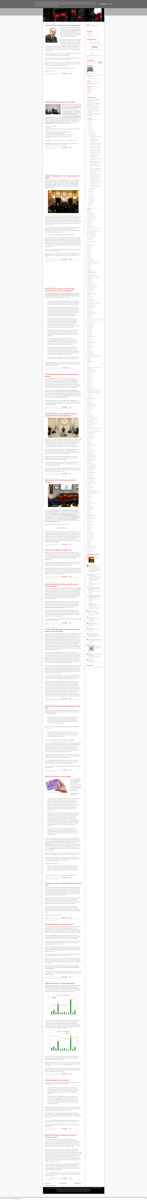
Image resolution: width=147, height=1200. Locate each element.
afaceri (88, 220)
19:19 (58, 73)
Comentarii (91, 35)
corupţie (88, 281)
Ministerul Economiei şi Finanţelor (94, 428)
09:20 (58, 976)
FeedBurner (97, 49)
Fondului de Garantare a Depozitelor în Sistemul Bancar (66, 390)
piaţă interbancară (91, 457)
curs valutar (89, 296)
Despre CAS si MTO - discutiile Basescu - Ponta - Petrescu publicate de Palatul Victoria (94, 613)
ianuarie (91, 201)
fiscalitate (56, 699)
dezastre (89, 315)
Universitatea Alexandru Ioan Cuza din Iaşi (67, 518)
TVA (67, 1074)
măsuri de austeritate (91, 423)
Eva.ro (76, 786)
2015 (89, 122)
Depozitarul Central (91, 314)
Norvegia (89, 438)
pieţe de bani (89, 463)
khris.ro (90, 582)
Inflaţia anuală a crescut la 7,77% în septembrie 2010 (60, 983)
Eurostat (88, 340)
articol (73, 253)
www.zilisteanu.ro (90, 83)
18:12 (58, 770)
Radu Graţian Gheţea (91, 482)
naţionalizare (89, 435)
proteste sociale (90, 481)
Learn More (103, 4)
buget (88, 251)
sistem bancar (65, 978)
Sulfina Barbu (54, 740)
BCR (88, 242)
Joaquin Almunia (90, 404)
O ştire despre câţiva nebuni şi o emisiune (57, 1080)
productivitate (90, 477)
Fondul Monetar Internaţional (62, 260)
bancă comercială (51, 408)
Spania (88, 520)
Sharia (88, 512)
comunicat (67, 293)
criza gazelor (89, 290)
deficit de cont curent (91, 306)
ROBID (88, 494)
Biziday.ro (50, 1083)
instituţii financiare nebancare (93, 392)
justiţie (88, 407)
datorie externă (90, 300)
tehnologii (89, 531)
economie (89, 324)
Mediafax (54, 713)
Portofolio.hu (55, 935)
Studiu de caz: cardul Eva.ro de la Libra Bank (58, 776)
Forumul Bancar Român (92, 357)
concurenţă (89, 274)
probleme (79, 588)
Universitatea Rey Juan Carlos (67, 512)
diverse (88, 318)
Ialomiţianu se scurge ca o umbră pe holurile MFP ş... (95, 174)
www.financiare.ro (48, 844)
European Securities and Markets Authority (54, 607)
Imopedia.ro (89, 91)
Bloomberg (63, 459)
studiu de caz (56, 878)
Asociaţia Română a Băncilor (93, 228)
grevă (88, 374)
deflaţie (88, 309)
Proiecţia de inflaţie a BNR (67, 1064)
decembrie (91, 132)
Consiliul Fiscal (65, 117)
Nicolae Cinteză (90, 436)
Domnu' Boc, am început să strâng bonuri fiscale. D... (95, 186)
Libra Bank (79, 787)
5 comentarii (64, 877)
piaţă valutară (59, 474)
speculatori (89, 521)
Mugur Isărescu (74, 260)
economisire (89, 325)
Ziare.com (89, 92)
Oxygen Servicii (74, 183)
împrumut (89, 401)
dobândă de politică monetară (69, 577)
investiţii (88, 395)
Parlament (47, 261)
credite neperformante (91, 285)
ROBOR (88, 496)
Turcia (88, 540)
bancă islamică (90, 238)
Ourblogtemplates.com (16, 1198)
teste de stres (89, 534)
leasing (88, 410)
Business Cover (92, 565)
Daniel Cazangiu (65, 143)
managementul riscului (91, 419)
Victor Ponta (89, 549)
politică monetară (90, 465)
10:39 (58, 473)
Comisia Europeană (91, 272)
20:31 (58, 1178)
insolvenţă (89, 388)
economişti (50, 148)
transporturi (89, 539)
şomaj (88, 530)
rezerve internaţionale (91, 493)
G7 (87, 364)
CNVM (88, 268)
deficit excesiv (90, 308)
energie (88, 333)
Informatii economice (93, 611)
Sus (146, 1198)
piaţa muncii (89, 451)
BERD (88, 244)
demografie (89, 311)
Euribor (46, 578)
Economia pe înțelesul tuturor (95, 639)
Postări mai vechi (78, 1183)
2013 (89, 125)
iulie (90, 191)
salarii (75, 699)
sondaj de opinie (90, 518)
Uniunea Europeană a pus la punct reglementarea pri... (95, 162)
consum (88, 279)
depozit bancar (60, 408)
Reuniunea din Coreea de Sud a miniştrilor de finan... (95, 152)
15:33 (58, 367)
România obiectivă (93, 623)
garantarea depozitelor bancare (93, 367)
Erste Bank (89, 334)
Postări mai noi (48, 1183)
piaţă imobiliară (90, 456)
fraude (59, 699)
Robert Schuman (68, 111)
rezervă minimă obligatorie (92, 491)
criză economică (54, 260)
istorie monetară (90, 398)
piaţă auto (89, 453)
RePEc (88, 94)
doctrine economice (52, 545)
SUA (88, 526)
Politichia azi (47, 255)
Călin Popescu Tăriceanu (92, 262)
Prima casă (89, 475)
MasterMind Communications (51, 184)
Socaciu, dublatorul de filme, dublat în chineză (98, 647)
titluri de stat (89, 536)
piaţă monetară (90, 459)
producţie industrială (91, 478)
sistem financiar (90, 517)
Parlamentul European (91, 445)
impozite (88, 380)
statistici (88, 523)
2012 (89, 127)
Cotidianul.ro (89, 90)
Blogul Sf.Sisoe (92, 644)
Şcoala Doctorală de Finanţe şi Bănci (55, 121)
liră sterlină (89, 414)
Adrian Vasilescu (90, 217)
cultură (88, 294)
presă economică (51, 74)
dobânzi (77, 577)
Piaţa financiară (72, 30)
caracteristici (57, 841)
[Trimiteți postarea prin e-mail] (70, 73)
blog (75, 761)
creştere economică (91, 287)
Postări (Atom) (53, 1185)
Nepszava (76, 938)
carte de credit (90, 260)
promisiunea (68, 1139)
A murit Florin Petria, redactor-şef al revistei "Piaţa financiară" (62, 25)
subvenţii (89, 528)
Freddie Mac (89, 361)
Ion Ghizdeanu (90, 397)
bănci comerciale (90, 241)
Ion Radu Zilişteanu (93, 71)
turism (88, 542)
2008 (89, 205)
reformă (88, 488)
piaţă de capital (59, 624)
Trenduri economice (93, 556)
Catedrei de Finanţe (49, 123)
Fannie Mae (89, 346)
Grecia (88, 373)
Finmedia (89, 351)
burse (88, 254)
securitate (89, 508)
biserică (88, 247)
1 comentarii (64, 367)
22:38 (58, 1128)
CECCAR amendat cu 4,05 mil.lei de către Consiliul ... (95, 147)
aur (87, 229)
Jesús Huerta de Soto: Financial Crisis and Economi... (94, 156)
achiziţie (88, 211)
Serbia (88, 511)
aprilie (90, 196)
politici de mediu (90, 466)
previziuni (89, 474)
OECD (88, 441)
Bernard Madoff (90, 245)
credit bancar (61, 577)
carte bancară (51, 878)
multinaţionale (90, 433)
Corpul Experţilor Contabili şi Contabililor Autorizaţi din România (62, 294)
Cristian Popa (90, 288)
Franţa (88, 358)
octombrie (91, 135)
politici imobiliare (90, 468)
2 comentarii (64, 73)
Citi (87, 266)
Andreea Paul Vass (49, 711)
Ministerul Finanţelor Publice (66, 699)
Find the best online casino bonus (95, 636)
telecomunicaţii (90, 533)
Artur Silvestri (89, 226)
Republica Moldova (91, 490)
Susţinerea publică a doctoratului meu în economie (59, 102)
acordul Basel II (90, 214)
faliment (88, 345)
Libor (88, 413)
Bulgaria (88, 253)
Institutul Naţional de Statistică (51, 985)
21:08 (58, 259)
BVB (88, 256)
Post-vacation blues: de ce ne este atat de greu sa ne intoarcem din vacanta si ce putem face (95, 578)
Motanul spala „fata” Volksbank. (94, 656)
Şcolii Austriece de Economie (67, 514)
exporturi (89, 343)
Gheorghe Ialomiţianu (52, 624)
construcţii (89, 278)
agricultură (89, 222)
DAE (88, 297)
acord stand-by (90, 213)
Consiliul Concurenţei (52, 293)
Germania (89, 368)
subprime (89, 527)
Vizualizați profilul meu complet (93, 78)
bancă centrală (90, 233)
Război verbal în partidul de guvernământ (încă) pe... (95, 169)
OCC (88, 439)
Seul (75, 442)
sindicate (89, 514)
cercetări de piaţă (90, 263)
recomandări (89, 487)
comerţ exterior (90, 271)
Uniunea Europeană (67, 408)
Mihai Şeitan (89, 426)
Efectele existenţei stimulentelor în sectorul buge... (94, 165)
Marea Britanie (90, 420)
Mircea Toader (65, 726)
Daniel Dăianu (90, 299)
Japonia (88, 403)
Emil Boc (52, 699)
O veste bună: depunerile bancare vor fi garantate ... (95, 150)
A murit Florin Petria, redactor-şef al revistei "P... (95, 137)
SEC (88, 505)
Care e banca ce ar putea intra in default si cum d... (94, 104)
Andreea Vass (92, 603)
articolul (46, 187)
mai (90, 195)
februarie (91, 199)
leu (87, 411)
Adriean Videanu (90, 219)
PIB (87, 462)
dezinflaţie (89, 317)
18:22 (58, 622)
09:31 (58, 576)
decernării (74, 517)
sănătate (89, 502)
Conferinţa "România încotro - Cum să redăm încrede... (95, 144)
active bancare (90, 216)
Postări (90, 33)
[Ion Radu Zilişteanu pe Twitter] (94, 55)
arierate (88, 225)
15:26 (58, 544)
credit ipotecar (90, 284)
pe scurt (88, 447)
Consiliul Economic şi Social (93, 277)
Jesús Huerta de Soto (53, 512)
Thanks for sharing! (91, 110)
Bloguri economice (91, 88)
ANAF (49, 918)
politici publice (90, 469)
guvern (69, 260)
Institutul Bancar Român (92, 389)
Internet (88, 394)
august (90, 190)
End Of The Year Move (93, 661)
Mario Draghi (89, 422)
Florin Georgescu (90, 354)
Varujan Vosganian (91, 548)
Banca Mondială (90, 232)
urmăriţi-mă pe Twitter (97, 667)
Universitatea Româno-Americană (70, 510)
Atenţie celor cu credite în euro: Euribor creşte (58, 550)
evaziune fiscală (90, 342)
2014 (89, 124)
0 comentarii (64, 147)
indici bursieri (90, 382)
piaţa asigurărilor (90, 450)
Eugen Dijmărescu (91, 336)
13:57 (58, 698)
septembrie (91, 188)
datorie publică (90, 302)
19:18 (58, 877)
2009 (89, 203)
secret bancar (90, 506)
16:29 (58, 407)
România (89, 497)
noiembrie (91, 133)
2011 (89, 128)
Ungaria (88, 545)
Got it (111, 4)
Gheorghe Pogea (90, 371)
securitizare (89, 509)
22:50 (58, 147)
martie (90, 198)
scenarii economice (93, 617)
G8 (87, 366)
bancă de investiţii (90, 236)
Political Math (91, 660)
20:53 (58, 1073)
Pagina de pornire (62, 1183)
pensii (73, 699)
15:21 (58, 917)
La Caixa (89, 409)
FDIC (88, 348)
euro (88, 339)
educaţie (54, 148)
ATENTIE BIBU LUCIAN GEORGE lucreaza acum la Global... (94, 107)
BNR (49, 260)
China (88, 265)
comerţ (88, 269)
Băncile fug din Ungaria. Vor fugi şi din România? (59, 924)
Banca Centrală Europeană (53, 577)
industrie (89, 383)
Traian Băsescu (52, 700)
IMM (88, 379)
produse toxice (90, 479)
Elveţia (88, 330)
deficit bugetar (90, 305)
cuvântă (54, 684)
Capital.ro (89, 89)
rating (88, 484)
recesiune (89, 485)
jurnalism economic (91, 406)
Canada (88, 257)
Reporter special (48, 1126)
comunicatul (73, 793)
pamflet (65, 1179)
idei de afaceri (90, 377)
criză (88, 291)
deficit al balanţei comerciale (93, 303)
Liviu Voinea (89, 416)
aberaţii (88, 210)
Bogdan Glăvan (54, 510)
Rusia (88, 499)
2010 (89, 130)
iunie (90, 193)
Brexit (88, 250)
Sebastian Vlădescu (54, 920)
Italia (88, 400)
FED (88, 349)
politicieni (51, 261)
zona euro (50, 578)
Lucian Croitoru (90, 417)
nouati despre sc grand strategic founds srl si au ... (93, 100)
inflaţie (53, 1074)
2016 (89, 120)
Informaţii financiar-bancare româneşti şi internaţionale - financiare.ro (95, 589)
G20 (80, 439)
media (88, 425)
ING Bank (89, 386)
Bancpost (89, 239)
